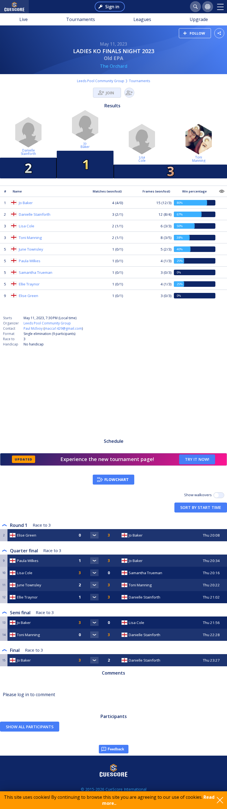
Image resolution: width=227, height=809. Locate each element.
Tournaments (80, 19)
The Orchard (113, 66)
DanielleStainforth (28, 152)
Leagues (142, 19)
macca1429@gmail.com (63, 328)
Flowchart (116, 479)
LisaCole (142, 159)
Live (23, 19)
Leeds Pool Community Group (100, 81)
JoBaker (85, 145)
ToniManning (198, 159)
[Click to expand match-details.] (94, 535)
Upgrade (199, 19)
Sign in (112, 7)
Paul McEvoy (33, 328)
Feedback (116, 749)
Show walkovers (198, 494)
